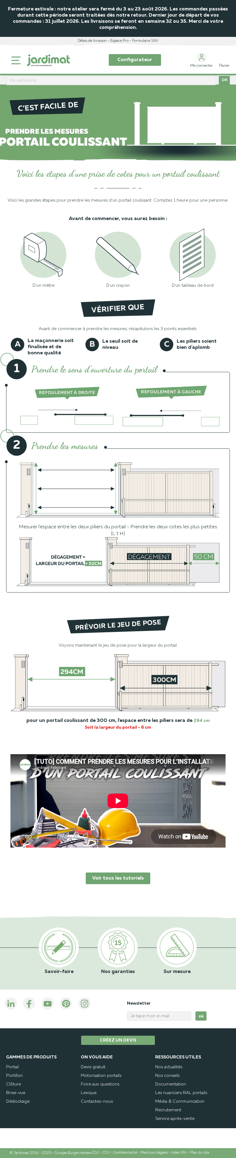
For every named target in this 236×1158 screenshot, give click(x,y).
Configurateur (134, 59)
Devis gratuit (93, 1067)
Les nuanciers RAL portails (181, 1093)
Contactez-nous (97, 1101)
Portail (12, 1067)
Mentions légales (154, 1153)
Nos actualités (168, 1067)
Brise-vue (15, 1093)
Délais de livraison (92, 41)
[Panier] (224, 57)
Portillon (14, 1075)
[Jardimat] (48, 60)
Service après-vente (175, 1119)
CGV (106, 1153)
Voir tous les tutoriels (118, 878)
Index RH (179, 1153)
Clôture (13, 1084)
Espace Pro (119, 41)
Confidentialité (125, 1153)
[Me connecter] (201, 57)
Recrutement (168, 1110)
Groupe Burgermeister (73, 1153)
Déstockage (18, 1101)
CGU (95, 1153)
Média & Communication (179, 1101)
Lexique (88, 1093)
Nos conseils (167, 1075)
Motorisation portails (101, 1075)
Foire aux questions (100, 1084)
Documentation (170, 1084)
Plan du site (199, 1153)
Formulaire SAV (145, 41)
